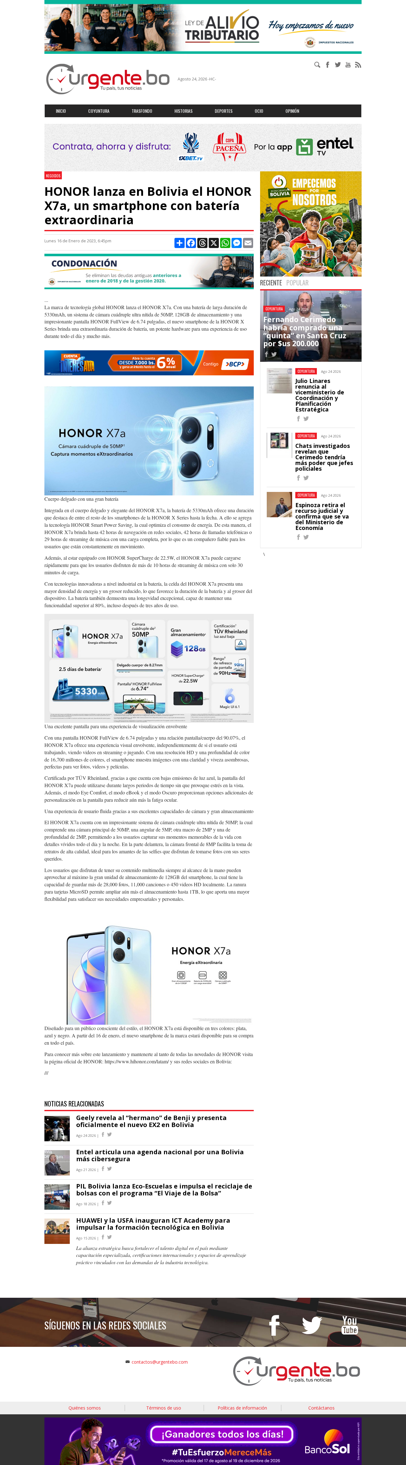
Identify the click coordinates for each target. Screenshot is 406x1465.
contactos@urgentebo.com (160, 1362)
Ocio (259, 110)
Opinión (292, 110)
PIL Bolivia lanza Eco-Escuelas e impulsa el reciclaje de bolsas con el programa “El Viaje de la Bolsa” (164, 1189)
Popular (297, 282)
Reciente (271, 282)
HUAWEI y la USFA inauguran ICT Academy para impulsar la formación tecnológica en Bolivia (153, 1224)
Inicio (61, 110)
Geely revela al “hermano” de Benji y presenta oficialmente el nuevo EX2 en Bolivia (151, 1121)
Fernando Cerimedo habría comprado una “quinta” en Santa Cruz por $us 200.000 (304, 331)
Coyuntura (98, 110)
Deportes (223, 110)
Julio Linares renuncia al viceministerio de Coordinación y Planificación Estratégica (319, 395)
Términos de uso (163, 1408)
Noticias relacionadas (74, 1103)
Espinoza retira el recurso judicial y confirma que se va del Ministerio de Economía (322, 516)
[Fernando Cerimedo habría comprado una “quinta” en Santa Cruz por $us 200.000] (266, 355)
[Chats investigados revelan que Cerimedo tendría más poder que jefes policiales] (298, 479)
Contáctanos (321, 1408)
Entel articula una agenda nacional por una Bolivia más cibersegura (160, 1155)
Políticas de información (242, 1408)
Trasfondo (142, 110)
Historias (183, 110)
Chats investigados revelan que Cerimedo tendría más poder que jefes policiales (324, 457)
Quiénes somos (85, 1408)
